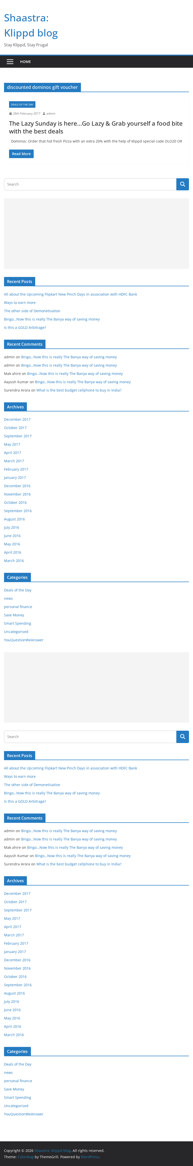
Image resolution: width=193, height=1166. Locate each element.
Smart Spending (17, 623)
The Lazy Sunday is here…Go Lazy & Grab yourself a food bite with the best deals (96, 127)
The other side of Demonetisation (32, 310)
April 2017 (12, 452)
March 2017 (14, 460)
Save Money (14, 615)
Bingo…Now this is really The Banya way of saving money (52, 319)
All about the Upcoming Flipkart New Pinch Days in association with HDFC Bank (70, 294)
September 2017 (18, 436)
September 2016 (18, 510)
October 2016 (15, 502)
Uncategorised (16, 631)
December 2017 (17, 419)
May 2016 (12, 544)
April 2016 (12, 552)
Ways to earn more (20, 302)
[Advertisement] (96, 233)
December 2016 (17, 485)
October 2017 (15, 427)
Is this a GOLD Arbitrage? (25, 327)
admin (50, 113)
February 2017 (16, 469)
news (8, 598)
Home (25, 61)
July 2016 (11, 527)
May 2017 (12, 444)
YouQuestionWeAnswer (23, 640)
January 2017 (15, 477)
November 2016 (17, 494)
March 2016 (14, 560)
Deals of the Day (22, 104)
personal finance (18, 606)
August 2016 (14, 519)
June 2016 (12, 535)
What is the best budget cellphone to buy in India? (78, 390)
